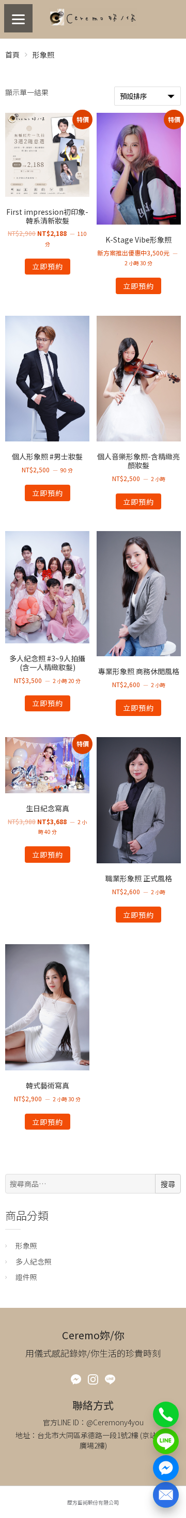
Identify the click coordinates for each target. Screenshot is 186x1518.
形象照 (26, 1245)
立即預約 (47, 266)
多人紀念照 (34, 1261)
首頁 (12, 54)
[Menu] (18, 18)
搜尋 (168, 1184)
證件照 (26, 1277)
